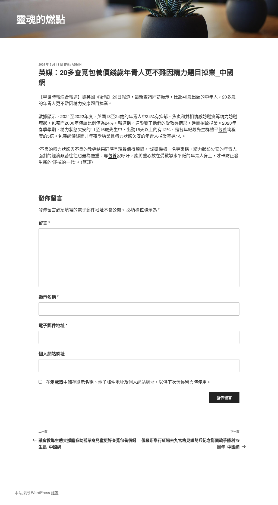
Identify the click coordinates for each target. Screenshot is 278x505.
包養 (56, 123)
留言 (44, 223)
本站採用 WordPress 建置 (37, 492)
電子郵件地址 (53, 325)
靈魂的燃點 (40, 19)
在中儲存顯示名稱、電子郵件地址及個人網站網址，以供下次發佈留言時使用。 (128, 382)
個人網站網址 (52, 353)
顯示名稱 (49, 297)
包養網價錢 (69, 136)
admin (76, 64)
